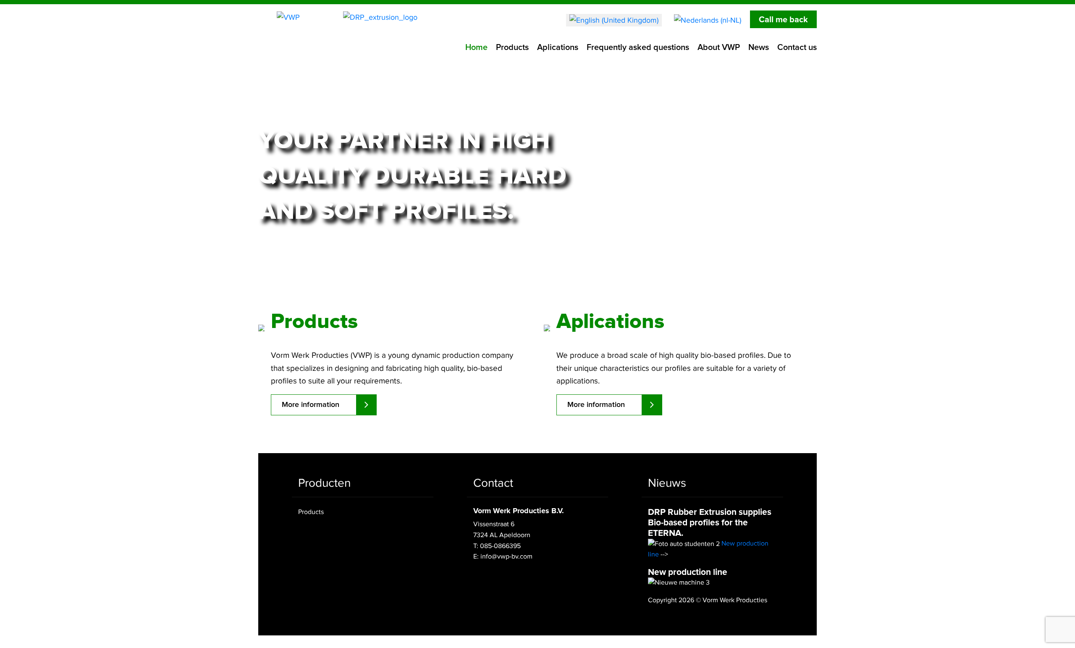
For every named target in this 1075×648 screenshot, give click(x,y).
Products (512, 47)
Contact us (797, 47)
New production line (687, 572)
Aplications (557, 47)
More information (320, 250)
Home (476, 47)
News (758, 47)
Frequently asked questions (638, 47)
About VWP (718, 47)
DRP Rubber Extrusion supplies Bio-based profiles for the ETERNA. (709, 523)
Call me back (783, 20)
